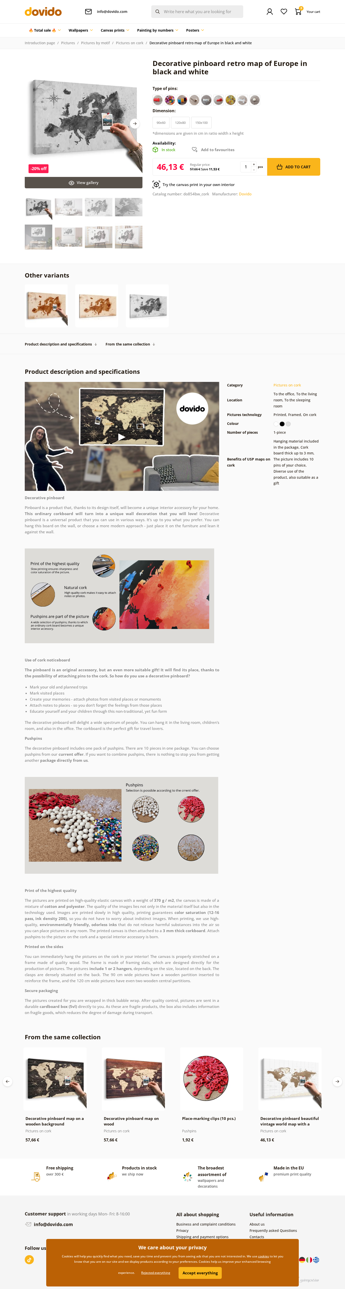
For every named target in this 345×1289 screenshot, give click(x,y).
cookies (263, 1256)
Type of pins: (166, 88)
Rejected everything (155, 1273)
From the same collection (128, 344)
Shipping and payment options (202, 1236)
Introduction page (40, 42)
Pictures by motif (95, 42)
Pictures (68, 42)
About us (257, 1224)
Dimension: (165, 110)
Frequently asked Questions (273, 1230)
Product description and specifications (58, 344)
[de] (302, 1259)
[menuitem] (45, 30)
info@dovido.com (53, 1224)
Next (135, 124)
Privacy (182, 1230)
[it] (309, 1259)
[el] (316, 1259)
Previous (8, 1081)
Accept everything (200, 1272)
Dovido (245, 193)
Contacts (257, 1236)
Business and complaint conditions (206, 1224)
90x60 (161, 122)
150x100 (201, 122)
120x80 (180, 122)
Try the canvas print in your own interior (199, 184)
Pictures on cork (129, 42)
